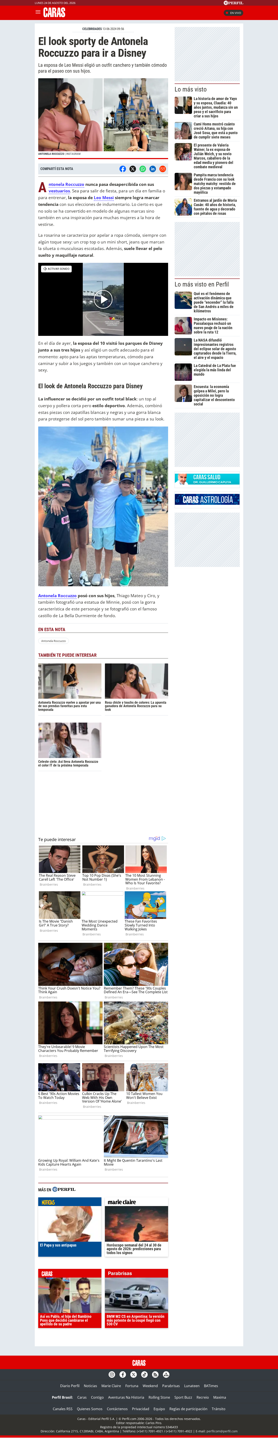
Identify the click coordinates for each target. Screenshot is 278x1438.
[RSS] (155, 1374)
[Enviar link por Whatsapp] (142, 169)
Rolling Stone (159, 1397)
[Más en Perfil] (63, 1190)
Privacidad (140, 1408)
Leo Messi (104, 197)
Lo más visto (191, 89)
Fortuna (131, 1385)
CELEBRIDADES (92, 29)
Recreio (203, 1397)
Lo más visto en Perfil (202, 284)
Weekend (150, 1385)
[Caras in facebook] (122, 1374)
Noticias (90, 1385)
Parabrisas (171, 1385)
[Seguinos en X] (133, 1374)
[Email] (162, 169)
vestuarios (59, 191)
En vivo (235, 13)
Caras (82, 1397)
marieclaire (136, 1203)
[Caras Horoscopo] (207, 503)
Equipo (159, 1408)
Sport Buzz (183, 1397)
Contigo (97, 1397)
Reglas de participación (188, 1408)
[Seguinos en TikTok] (144, 1374)
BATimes (211, 1385)
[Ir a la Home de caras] (54, 15)
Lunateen (192, 1385)
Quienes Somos (90, 1408)
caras (69, 1274)
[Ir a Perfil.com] (233, 3)
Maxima (219, 1397)
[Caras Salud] (207, 483)
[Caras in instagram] (112, 1374)
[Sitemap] (166, 1374)
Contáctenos (117, 1408)
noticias (69, 1203)
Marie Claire (111, 1385)
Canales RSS (63, 1408)
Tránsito (218, 1408)
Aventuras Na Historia (126, 1397)
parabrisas (136, 1274)
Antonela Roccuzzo (66, 184)
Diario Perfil (69, 1385)
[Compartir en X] (132, 169)
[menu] (38, 13)
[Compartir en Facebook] (122, 169)
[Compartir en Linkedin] (152, 169)
